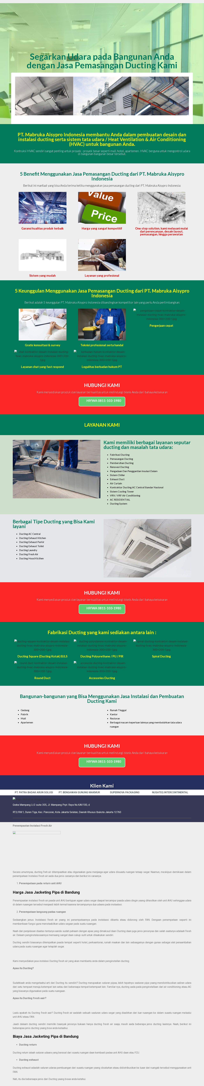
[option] (44, 96)
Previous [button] (20, 96)
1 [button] (98, 117)
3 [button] (105, 117)
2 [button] (102, 117)
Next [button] (184, 96)
